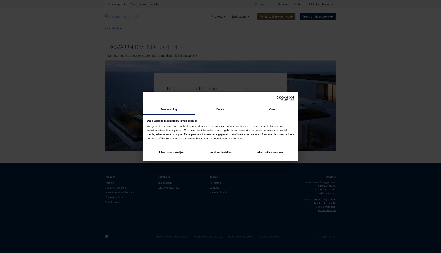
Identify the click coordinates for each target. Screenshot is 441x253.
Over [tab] (272, 109)
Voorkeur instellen (221, 152)
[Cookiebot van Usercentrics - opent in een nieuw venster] (279, 98)
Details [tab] (220, 109)
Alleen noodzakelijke (171, 152)
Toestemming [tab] (169, 109)
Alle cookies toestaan (270, 152)
